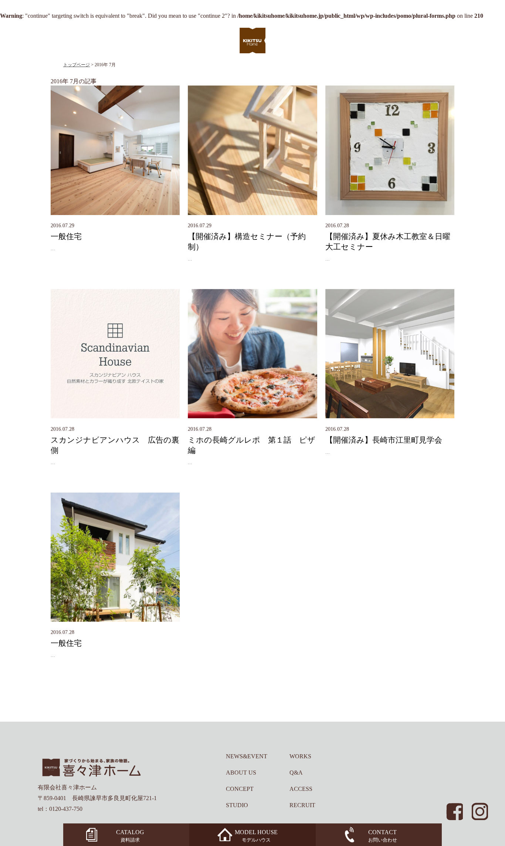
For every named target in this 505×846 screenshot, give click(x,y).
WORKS (300, 756)
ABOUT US (241, 772)
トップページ (76, 64)
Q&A (296, 772)
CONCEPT (240, 789)
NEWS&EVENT (246, 756)
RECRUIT (302, 805)
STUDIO (237, 805)
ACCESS (300, 789)
